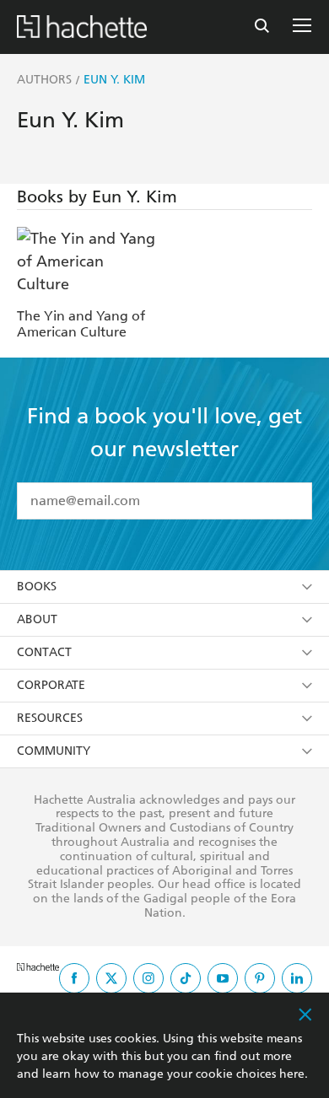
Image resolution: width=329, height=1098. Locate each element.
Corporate (51, 685)
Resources (50, 718)
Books (37, 586)
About (37, 619)
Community (53, 751)
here (292, 1074)
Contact (44, 652)
